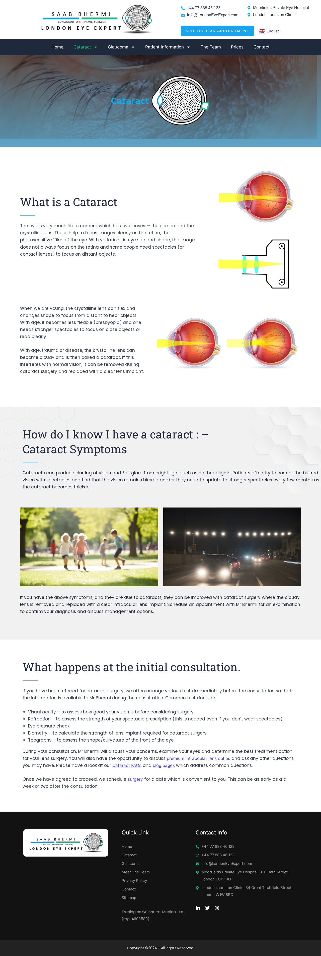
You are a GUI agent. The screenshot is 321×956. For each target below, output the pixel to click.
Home (57, 46)
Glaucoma (118, 46)
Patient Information (164, 46)
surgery (135, 779)
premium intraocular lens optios (199, 758)
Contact (262, 46)
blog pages (164, 765)
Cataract (82, 46)
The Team (211, 46)
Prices (237, 46)
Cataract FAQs (126, 765)
